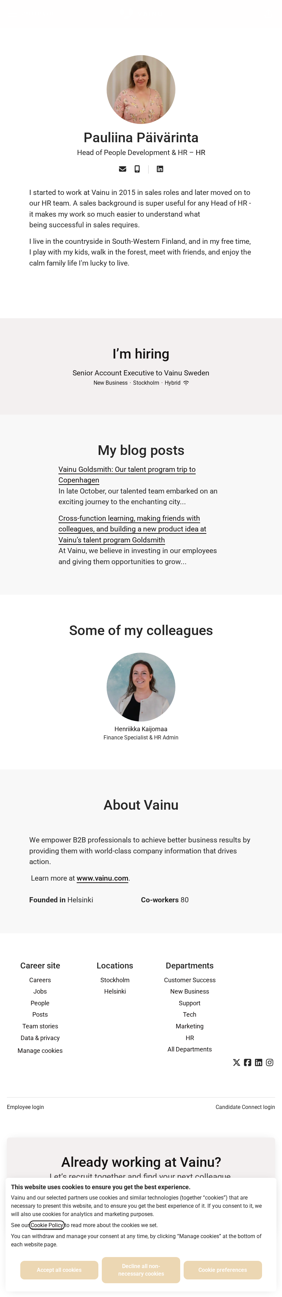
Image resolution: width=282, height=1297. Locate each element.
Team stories (40, 1026)
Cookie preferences (222, 1270)
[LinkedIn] (160, 170)
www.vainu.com (102, 878)
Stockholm (115, 980)
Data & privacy (40, 1037)
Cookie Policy (47, 1225)
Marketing (190, 1026)
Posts (40, 1014)
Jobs (40, 991)
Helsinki (115, 991)
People (40, 1003)
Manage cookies (40, 1050)
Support (189, 1003)
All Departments (189, 1049)
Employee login (25, 1107)
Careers (40, 980)
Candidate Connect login (245, 1107)
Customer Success (190, 980)
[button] (268, 13)
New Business (189, 991)
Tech (189, 1014)
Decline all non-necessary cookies (141, 1270)
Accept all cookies (59, 1270)
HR (200, 152)
